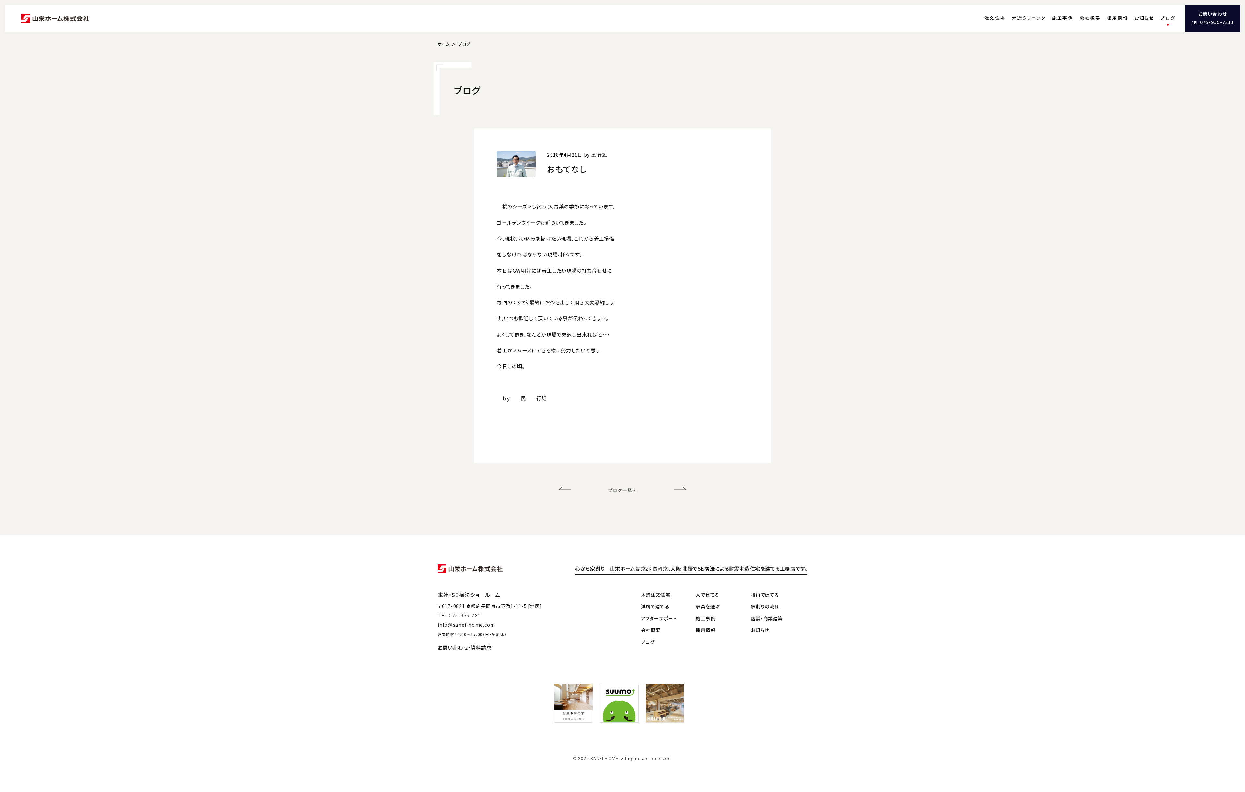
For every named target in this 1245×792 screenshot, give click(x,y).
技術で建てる (765, 594)
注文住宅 (994, 18)
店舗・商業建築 (767, 618)
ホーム (444, 44)
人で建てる (707, 594)
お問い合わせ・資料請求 (465, 647)
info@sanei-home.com (466, 624)
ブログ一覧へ (622, 490)
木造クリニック (1029, 18)
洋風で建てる (655, 606)
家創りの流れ (765, 606)
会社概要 (1090, 18)
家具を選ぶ (708, 606)
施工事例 (1062, 18)
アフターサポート (659, 618)
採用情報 (1117, 18)
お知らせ (1144, 18)
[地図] (535, 606)
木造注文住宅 (655, 594)
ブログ (1167, 18)
